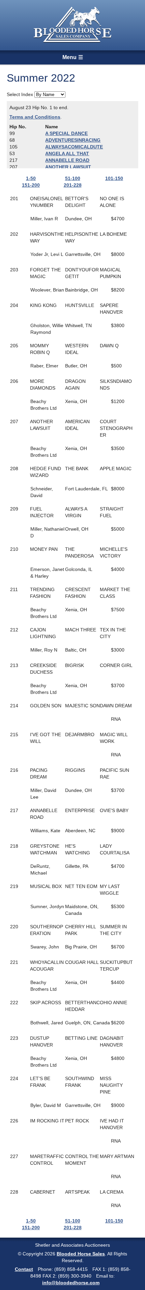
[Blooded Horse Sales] (72, 25)
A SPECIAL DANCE (66, 133)
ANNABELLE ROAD (67, 160)
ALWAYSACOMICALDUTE (74, 146)
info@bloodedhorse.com (70, 1282)
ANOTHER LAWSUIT (68, 167)
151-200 (31, 185)
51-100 (72, 178)
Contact (24, 1269)
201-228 (73, 185)
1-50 (31, 178)
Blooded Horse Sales (81, 1253)
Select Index (20, 94)
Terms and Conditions (34, 117)
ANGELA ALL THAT (67, 153)
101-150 (114, 178)
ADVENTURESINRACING (72, 140)
